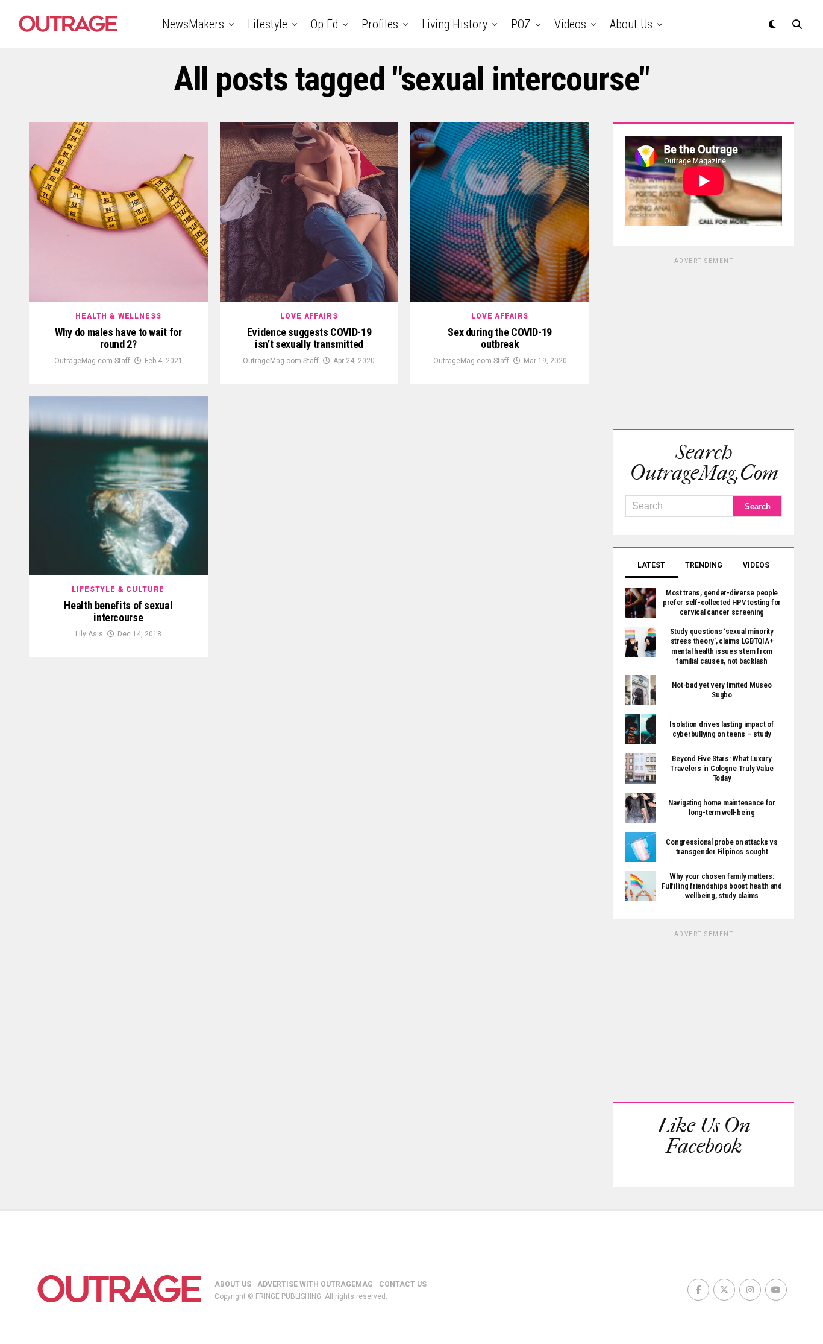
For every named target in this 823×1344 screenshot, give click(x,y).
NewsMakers (193, 24)
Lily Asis (89, 634)
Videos (570, 24)
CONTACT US (403, 1284)
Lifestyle (267, 24)
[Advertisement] (703, 341)
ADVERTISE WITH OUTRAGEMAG (315, 1284)
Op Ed (324, 24)
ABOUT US (232, 1284)
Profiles (379, 24)
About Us (631, 24)
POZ (521, 24)
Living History (454, 24)
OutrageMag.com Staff (92, 361)
